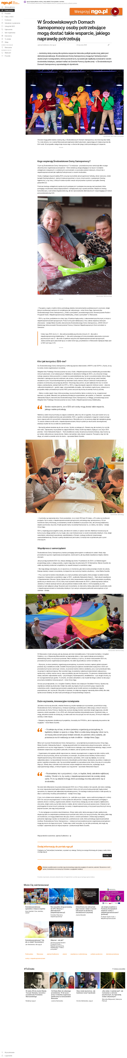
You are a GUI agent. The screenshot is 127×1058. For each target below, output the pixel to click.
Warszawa (40, 954)
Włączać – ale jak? (57, 940)
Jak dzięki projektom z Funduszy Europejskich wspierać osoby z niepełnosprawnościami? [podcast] (110, 910)
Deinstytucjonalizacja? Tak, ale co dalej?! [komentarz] (34, 941)
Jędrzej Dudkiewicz (53, 954)
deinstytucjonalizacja (112, 954)
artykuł (65, 954)
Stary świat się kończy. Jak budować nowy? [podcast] (86, 992)
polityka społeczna (96, 954)
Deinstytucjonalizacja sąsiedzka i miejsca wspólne (35, 908)
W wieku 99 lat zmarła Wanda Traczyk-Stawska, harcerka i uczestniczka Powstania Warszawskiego (36, 993)
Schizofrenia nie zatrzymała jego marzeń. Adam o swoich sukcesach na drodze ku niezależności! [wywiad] (86, 909)
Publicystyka (29, 954)
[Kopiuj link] (108, 45)
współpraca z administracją (78, 954)
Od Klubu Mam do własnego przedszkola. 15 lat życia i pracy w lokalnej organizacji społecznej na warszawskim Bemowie (61, 994)
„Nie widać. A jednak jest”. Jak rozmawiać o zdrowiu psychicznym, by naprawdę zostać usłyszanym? (112, 993)
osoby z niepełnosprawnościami (35, 958)
